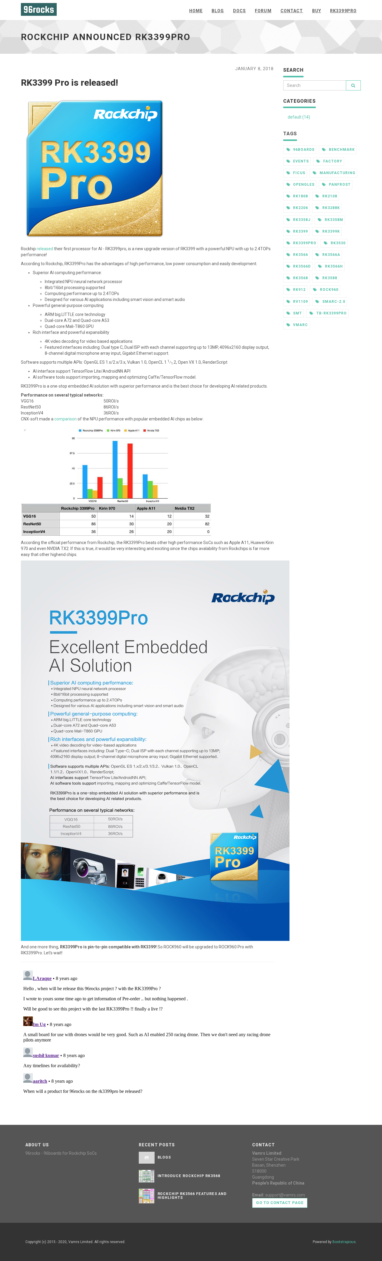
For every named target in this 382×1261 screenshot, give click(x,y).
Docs (239, 10)
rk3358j (301, 220)
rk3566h (333, 266)
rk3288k (330, 208)
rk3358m (333, 220)
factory (332, 161)
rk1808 (300, 196)
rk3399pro (304, 243)
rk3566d (301, 266)
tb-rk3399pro (330, 313)
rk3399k (330, 231)
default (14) (299, 117)
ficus (298, 173)
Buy (316, 10)
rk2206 (300, 208)
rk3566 (300, 255)
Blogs (164, 1157)
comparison (65, 419)
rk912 (299, 290)
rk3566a (330, 255)
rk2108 (329, 196)
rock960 (328, 290)
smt (297, 313)
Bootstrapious (344, 1242)
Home (196, 10)
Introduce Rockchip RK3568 (189, 1176)
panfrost (339, 184)
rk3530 (337, 243)
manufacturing (336, 173)
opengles (303, 184)
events (300, 161)
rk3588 (329, 278)
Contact (292, 10)
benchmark (341, 150)
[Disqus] (147, 1042)
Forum (263, 10)
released (45, 248)
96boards (303, 150)
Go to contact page (280, 1202)
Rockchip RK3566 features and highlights (192, 1196)
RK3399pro (343, 10)
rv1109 (300, 301)
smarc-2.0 (333, 301)
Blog (218, 10)
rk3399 (300, 231)
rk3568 (300, 278)
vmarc (300, 325)
